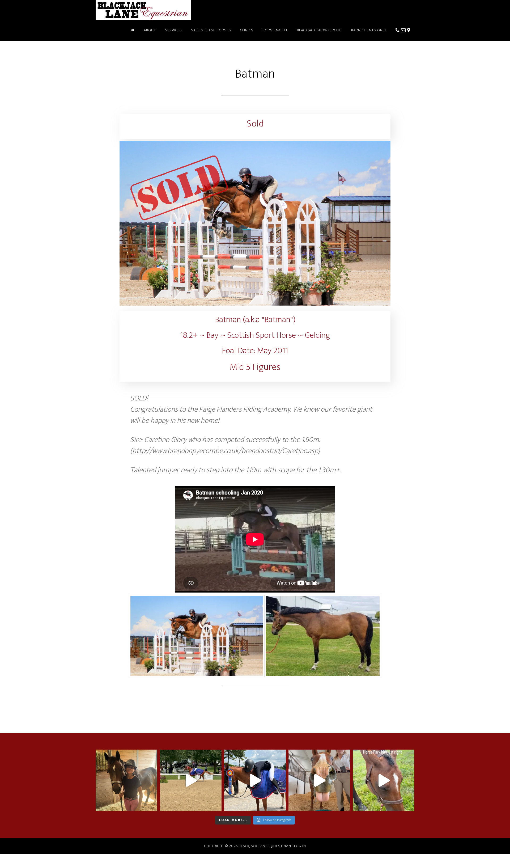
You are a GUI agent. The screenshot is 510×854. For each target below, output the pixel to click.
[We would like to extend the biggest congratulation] (126, 780)
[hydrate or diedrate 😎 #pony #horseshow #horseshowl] (319, 780)
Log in (300, 846)
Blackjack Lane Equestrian (143, 10)
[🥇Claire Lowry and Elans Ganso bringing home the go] (191, 780)
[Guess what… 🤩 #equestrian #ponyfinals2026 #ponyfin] (255, 780)
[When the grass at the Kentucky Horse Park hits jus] (383, 780)
